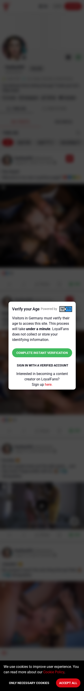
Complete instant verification (42, 353)
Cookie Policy (53, 672)
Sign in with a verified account (42, 365)
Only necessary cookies (29, 683)
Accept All (68, 683)
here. (48, 384)
